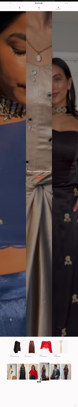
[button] (19, 8)
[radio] (42, 401)
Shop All (39, 176)
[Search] (10, 3)
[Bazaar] (39, 3)
